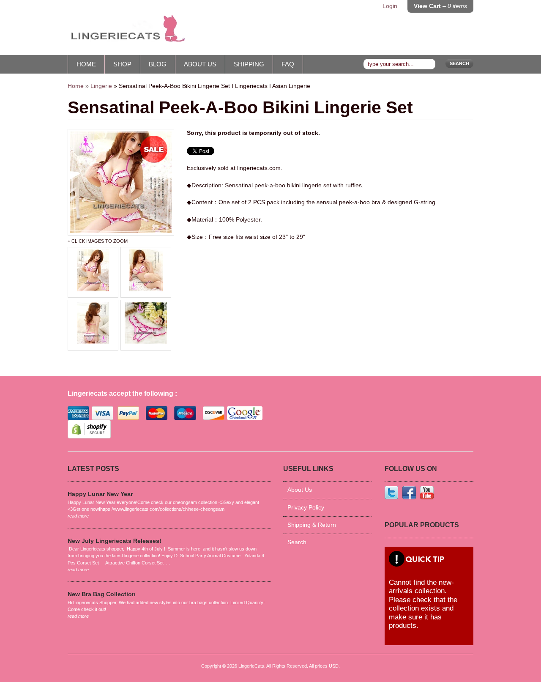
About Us (200, 64)
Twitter (391, 492)
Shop (122, 64)
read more (78, 515)
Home (86, 64)
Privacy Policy (305, 507)
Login (390, 6)
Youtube (427, 492)
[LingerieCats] (127, 31)
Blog (158, 64)
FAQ (287, 64)
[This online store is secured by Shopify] (89, 436)
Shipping (249, 64)
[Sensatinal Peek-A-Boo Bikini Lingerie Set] (121, 182)
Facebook (409, 492)
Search (459, 63)
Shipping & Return (311, 525)
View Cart (440, 6)
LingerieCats (251, 665)
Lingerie (101, 86)
